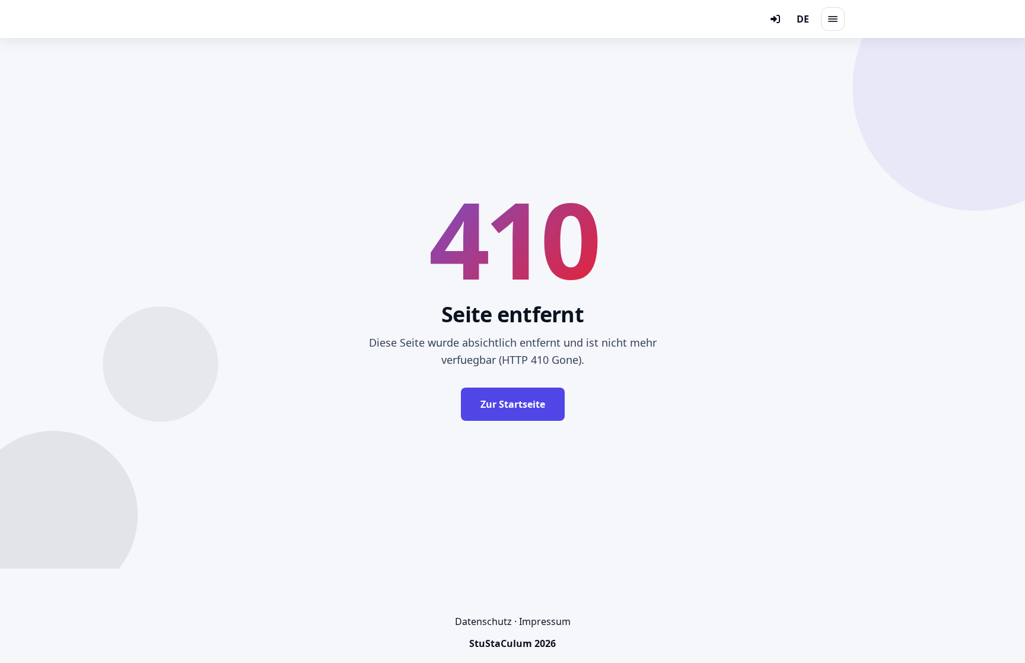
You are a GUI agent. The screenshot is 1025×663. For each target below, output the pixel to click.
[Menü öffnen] (833, 19)
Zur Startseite (512, 404)
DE (803, 19)
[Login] (775, 18)
